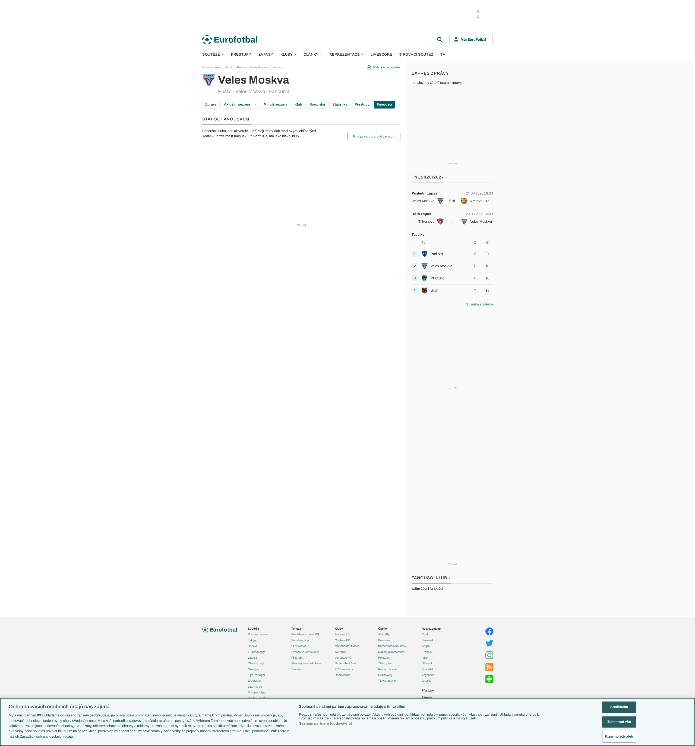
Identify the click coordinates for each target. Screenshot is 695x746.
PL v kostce (299, 646)
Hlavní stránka (211, 67)
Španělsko (428, 669)
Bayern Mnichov (345, 663)
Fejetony (384, 657)
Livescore (381, 54)
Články (383, 628)
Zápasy (265, 54)
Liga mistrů (255, 686)
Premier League (258, 634)
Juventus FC (343, 657)
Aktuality (384, 634)
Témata (296, 628)
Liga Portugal (256, 675)
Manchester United (347, 646)
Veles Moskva (259, 67)
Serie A (252, 646)
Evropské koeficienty (305, 651)
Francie (427, 651)
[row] (452, 197)
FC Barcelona (344, 669)
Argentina (428, 675)
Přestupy (241, 54)
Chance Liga (256, 663)
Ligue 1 (252, 657)
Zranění (296, 669)
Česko (426, 634)
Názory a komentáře (391, 651)
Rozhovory (385, 675)
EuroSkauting (300, 640)
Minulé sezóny (275, 104)
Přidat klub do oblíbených (374, 136)
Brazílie (426, 680)
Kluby (286, 54)
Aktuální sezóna (237, 104)
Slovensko (428, 640)
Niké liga (253, 669)
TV (442, 54)
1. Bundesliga (257, 651)
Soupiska (317, 104)
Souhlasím (619, 707)
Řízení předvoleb (619, 736)
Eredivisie (254, 680)
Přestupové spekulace (306, 663)
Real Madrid (342, 675)
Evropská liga (257, 692)
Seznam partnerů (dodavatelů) (325, 723)
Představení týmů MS (305, 634)
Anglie (426, 646)
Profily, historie (387, 669)
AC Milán (340, 651)
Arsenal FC (342, 634)
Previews (384, 640)
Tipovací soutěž (416, 54)
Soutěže (211, 54)
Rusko (241, 67)
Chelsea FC (342, 640)
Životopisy (385, 663)
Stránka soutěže (479, 304)
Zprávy (211, 104)
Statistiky (339, 104)
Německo (428, 663)
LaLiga (252, 640)
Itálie (425, 657)
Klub (298, 104)
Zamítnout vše (619, 722)
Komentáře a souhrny (392, 646)
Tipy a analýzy (387, 680)
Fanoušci (279, 67)
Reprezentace (344, 54)
